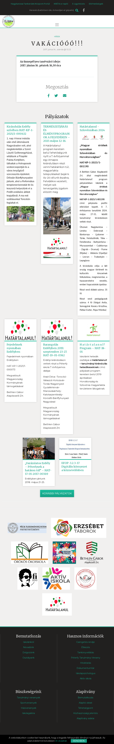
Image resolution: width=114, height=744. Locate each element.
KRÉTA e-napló (61, 4)
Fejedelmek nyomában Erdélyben (14, 348)
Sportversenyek (28, 702)
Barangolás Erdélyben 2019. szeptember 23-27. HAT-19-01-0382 (55, 350)
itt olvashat (61, 741)
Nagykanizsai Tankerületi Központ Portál (30, 4)
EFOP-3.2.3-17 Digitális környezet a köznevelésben (74, 466)
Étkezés (85, 647)
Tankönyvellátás (85, 652)
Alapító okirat (85, 702)
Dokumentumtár (85, 668)
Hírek (57, 36)
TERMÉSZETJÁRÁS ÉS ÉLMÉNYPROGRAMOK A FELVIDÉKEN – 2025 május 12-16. (56, 134)
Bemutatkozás (85, 697)
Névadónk (28, 647)
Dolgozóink (28, 652)
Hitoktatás (85, 663)
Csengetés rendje (85, 642)
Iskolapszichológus (85, 673)
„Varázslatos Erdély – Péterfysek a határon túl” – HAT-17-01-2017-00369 (38, 468)
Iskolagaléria (28, 713)
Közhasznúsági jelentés (85, 713)
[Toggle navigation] (57, 25)
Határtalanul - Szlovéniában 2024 (92, 128)
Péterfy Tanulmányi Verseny (85, 657)
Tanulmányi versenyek (28, 697)
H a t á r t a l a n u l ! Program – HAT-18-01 (93, 348)
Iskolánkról (28, 642)
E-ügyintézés (78, 4)
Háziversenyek (28, 708)
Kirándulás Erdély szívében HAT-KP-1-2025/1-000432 (20, 130)
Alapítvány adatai (85, 718)
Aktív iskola (85, 678)
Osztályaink (28, 657)
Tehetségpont (85, 708)
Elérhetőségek (96, 4)
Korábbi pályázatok (57, 493)
